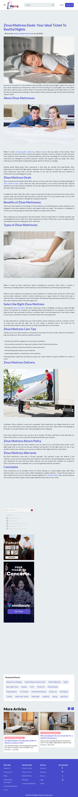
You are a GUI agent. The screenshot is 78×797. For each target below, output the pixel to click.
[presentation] (69, 708)
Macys (42, 776)
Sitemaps (25, 780)
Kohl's (66, 682)
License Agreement (10, 786)
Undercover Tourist (21, 696)
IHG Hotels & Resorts (38, 692)
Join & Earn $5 (69, 5)
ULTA (32, 687)
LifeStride (46, 696)
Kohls (42, 783)
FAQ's (6, 790)
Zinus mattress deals (11, 183)
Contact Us (8, 772)
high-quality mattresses (26, 152)
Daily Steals (35, 696)
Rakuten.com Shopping (14, 682)
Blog (5, 776)
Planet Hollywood (54, 682)
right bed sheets (19, 308)
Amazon (24, 687)
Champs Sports (12, 692)
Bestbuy (43, 772)
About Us (7, 768)
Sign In (62, 5)
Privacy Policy (27, 768)
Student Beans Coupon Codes (35, 682)
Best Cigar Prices (12, 687)
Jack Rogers (64, 692)
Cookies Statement (29, 783)
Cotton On (40, 687)
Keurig (55, 696)
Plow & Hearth (53, 687)
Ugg (41, 780)
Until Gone (64, 696)
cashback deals (52, 475)
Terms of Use (26, 772)
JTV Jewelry (24, 692)
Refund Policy (27, 776)
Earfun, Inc (53, 692)
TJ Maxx (9, 696)
